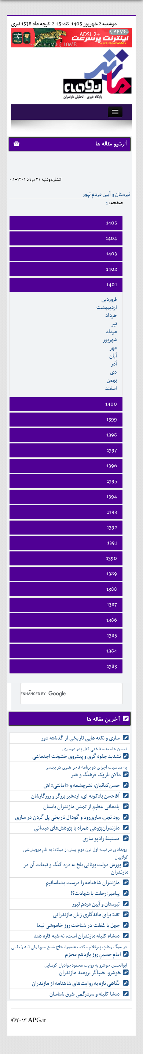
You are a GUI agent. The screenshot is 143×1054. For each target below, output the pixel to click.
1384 (111, 651)
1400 (111, 404)
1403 (111, 254)
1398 (111, 435)
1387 (112, 604)
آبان (113, 356)
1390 (111, 558)
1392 (112, 527)
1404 (111, 238)
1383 (112, 666)
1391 (112, 543)
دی (113, 372)
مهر (113, 348)
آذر (114, 364)
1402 (111, 269)
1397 (112, 450)
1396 (111, 466)
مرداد (111, 332)
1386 (111, 620)
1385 (112, 635)
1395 (112, 481)
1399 (111, 419)
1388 (111, 589)
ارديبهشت (106, 307)
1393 (112, 512)
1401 (111, 284)
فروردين (109, 299)
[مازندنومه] (96, 73)
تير (114, 323)
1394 (111, 496)
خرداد (111, 315)
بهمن (112, 380)
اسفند (111, 388)
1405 (111, 223)
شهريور (110, 340)
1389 (111, 574)
